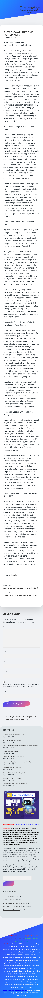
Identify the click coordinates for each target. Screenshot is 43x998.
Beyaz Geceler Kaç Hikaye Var (13, 903)
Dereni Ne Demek (8, 896)
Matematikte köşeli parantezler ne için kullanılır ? (18, 762)
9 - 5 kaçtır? (7, 692)
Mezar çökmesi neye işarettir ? (12, 740)
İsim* (4, 652)
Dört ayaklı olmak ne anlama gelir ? (14, 756)
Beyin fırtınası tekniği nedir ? (12, 778)
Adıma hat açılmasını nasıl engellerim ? (20, 588)
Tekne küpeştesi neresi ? (11, 751)
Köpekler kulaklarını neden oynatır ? (14, 773)
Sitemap (24, 719)
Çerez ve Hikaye (29, 7)
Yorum (5, 627)
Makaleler (13, 575)
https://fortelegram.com (10, 716)
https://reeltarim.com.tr (10, 719)
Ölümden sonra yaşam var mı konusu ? (15, 735)
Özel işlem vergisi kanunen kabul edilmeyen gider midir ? (21, 745)
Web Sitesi (6, 672)
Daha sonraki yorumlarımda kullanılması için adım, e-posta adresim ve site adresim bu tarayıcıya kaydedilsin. (21, 685)
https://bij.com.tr (28, 716)
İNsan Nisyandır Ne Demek (11, 910)
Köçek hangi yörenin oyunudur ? (13, 767)
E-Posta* (5, 662)
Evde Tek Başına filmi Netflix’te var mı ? (20, 595)
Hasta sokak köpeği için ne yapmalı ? (15, 783)
